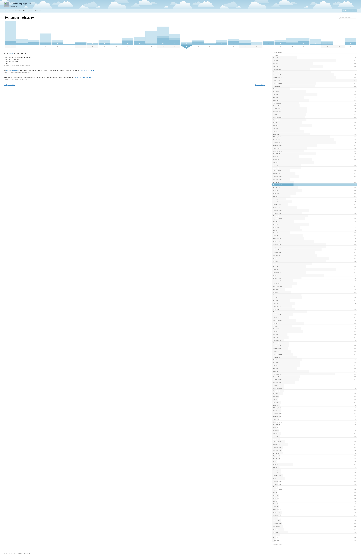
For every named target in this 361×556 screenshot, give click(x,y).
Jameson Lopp (12, 553)
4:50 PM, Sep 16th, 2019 (11, 72)
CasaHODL (16, 70)
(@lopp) (20, 3)
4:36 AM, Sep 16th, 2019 (11, 80)
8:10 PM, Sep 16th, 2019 (11, 65)
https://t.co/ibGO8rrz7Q (87, 70)
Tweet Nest (27, 553)
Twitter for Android (25, 65)
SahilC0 (8, 70)
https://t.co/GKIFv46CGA (83, 77)
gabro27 (10, 53)
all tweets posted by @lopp (30, 11)
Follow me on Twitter (349, 11)
